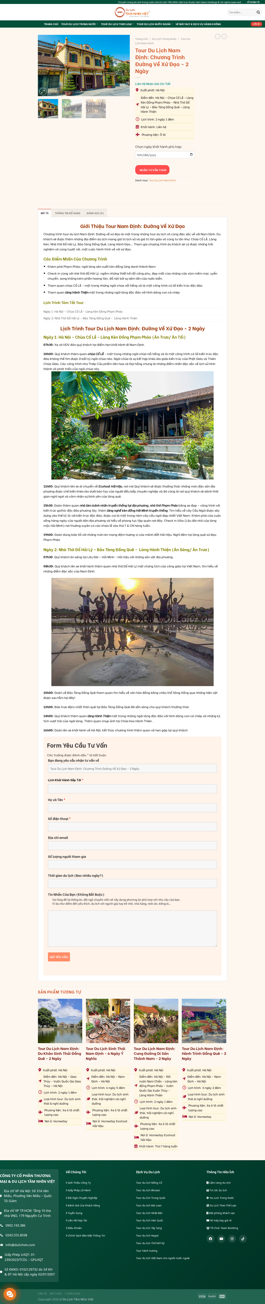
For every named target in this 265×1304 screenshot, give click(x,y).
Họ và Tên (56, 799)
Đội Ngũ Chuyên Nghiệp (82, 1198)
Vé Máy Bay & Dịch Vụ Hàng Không (198, 24)
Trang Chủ (51, 24)
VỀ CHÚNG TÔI (253, 2)
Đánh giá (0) (95, 213)
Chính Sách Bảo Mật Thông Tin (86, 1235)
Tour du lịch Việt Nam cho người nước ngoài (163, 1258)
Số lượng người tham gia (67, 856)
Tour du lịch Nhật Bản (149, 1213)
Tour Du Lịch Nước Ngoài (154, 24)
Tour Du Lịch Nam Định (162, 180)
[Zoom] (43, 91)
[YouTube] (221, 1239)
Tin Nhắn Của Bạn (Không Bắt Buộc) (76, 894)
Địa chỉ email (58, 837)
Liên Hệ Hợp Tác (77, 1220)
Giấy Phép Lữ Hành (79, 1190)
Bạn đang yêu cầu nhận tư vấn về (73, 760)
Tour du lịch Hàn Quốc (149, 1220)
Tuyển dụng (72, 1293)
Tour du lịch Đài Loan (149, 1205)
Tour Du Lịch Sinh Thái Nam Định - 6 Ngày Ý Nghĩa (105, 1053)
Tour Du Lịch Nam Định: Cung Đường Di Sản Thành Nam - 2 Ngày (154, 1053)
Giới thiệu (55, 1293)
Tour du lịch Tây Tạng (149, 1228)
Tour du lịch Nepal (147, 1235)
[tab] (44, 213)
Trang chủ (141, 39)
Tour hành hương (146, 1250)
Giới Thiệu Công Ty (79, 1182)
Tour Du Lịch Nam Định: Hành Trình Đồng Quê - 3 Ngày (204, 1053)
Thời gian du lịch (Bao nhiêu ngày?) (75, 875)
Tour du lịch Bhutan (148, 1190)
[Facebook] (210, 1239)
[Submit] (258, 12)
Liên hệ (42, 1293)
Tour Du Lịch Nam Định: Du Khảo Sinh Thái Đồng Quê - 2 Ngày (59, 1053)
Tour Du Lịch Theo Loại (116, 24)
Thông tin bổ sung (67, 213)
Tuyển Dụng (74, 1213)
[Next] (123, 65)
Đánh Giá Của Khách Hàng (83, 1205)
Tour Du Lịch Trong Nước (78, 24)
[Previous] (44, 65)
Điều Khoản (74, 1228)
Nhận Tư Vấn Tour (152, 170)
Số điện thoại (59, 818)
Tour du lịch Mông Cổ (149, 1182)
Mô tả (44, 213)
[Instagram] (232, 1239)
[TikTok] (243, 1239)
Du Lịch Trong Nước (164, 39)
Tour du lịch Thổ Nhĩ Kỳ (150, 1243)
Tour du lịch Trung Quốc (150, 1198)
